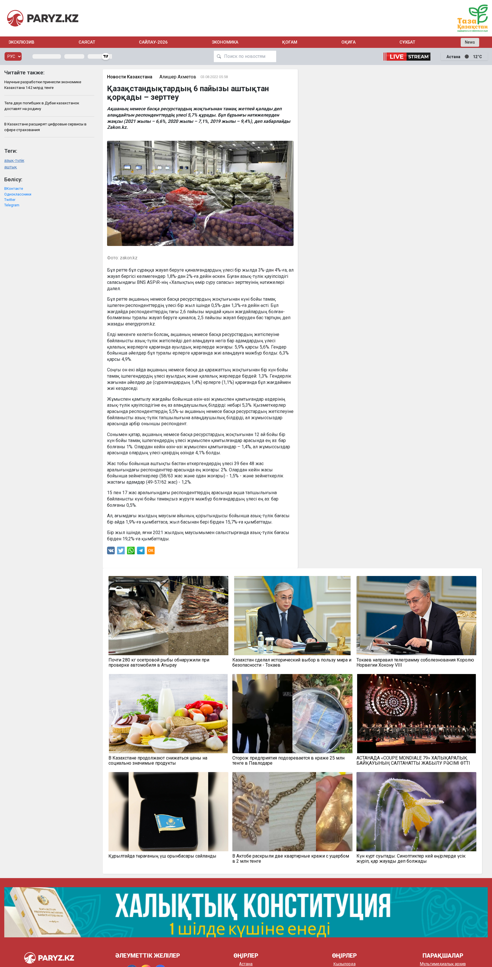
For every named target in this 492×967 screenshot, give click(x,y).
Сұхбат (407, 42)
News (470, 42)
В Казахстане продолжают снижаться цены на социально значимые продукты (157, 761)
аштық (10, 167)
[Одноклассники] (151, 552)
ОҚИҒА (348, 42)
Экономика (225, 42)
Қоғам (289, 42)
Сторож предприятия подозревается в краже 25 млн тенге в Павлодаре (288, 761)
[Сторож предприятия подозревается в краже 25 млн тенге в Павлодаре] (292, 713)
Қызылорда (344, 964)
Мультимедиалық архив (443, 964)
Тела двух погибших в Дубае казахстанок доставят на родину (41, 106)
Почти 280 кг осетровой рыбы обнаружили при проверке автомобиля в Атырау (158, 662)
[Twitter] (121, 552)
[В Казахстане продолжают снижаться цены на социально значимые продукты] (168, 713)
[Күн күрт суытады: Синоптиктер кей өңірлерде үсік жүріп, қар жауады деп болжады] (416, 811)
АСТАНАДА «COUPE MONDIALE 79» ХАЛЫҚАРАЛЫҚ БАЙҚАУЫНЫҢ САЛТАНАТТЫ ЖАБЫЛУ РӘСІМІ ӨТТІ (413, 761)
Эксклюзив (21, 42)
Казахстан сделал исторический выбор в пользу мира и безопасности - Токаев (291, 662)
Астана (246, 964)
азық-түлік (14, 160)
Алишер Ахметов (177, 77)
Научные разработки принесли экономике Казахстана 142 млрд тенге (42, 85)
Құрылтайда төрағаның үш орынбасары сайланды (162, 856)
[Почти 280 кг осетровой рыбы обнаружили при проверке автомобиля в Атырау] (168, 615)
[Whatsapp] (131, 552)
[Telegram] (141, 552)
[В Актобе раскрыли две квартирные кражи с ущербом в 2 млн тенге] (292, 811)
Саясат (87, 42)
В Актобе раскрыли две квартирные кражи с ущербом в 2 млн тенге (290, 859)
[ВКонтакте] (111, 552)
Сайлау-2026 (153, 42)
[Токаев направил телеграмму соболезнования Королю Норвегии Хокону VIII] (416, 615)
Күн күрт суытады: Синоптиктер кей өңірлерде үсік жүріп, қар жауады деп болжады (411, 859)
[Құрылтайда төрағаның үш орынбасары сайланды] (168, 811)
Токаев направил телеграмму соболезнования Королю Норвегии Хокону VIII (415, 662)
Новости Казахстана (129, 77)
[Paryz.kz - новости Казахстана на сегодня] (42, 18)
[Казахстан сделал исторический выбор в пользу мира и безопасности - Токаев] (292, 615)
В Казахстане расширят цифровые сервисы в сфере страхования (45, 127)
